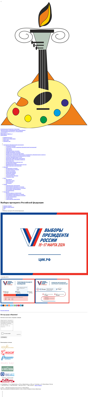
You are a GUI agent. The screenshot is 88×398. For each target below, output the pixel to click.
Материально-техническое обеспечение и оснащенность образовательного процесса (26, 154)
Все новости (9, 179)
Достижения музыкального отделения (15, 194)
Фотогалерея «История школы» (13, 189)
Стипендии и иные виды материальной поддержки (18, 156)
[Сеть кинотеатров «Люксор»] (7, 354)
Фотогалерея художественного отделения (16, 188)
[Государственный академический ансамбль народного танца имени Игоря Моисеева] (7, 349)
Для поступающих (10, 174)
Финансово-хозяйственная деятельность (15, 158)
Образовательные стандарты (12, 151)
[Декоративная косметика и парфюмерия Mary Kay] (7, 365)
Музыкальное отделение (12, 168)
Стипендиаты (9, 198)
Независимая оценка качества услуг (14, 162)
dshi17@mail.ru (38, 385)
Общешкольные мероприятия (13, 185)
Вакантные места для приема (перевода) (15, 159)
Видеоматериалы (10, 190)
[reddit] (9, 305)
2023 (4, 208)
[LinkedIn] (20, 305)
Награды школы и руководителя (13, 193)
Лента (4, 178)
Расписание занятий (11, 173)
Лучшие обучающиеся (11, 196)
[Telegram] (13, 305)
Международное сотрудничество (13, 165)
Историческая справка (11, 163)
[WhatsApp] (15, 305)
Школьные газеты (10, 180)
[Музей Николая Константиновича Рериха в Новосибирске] (7, 371)
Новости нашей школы (8, 207)
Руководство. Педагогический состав (15, 153)
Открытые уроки (10, 177)
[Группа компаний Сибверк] (7, 381)
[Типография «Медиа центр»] (7, 376)
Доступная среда (10, 160)
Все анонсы (9, 183)
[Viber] (17, 305)
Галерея (5, 184)
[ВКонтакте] (1, 305)
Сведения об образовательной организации (13, 144)
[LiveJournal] (22, 305)
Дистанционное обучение (12, 175)
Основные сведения (10, 146)
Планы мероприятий (11, 172)
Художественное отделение (12, 169)
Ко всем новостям (5, 310)
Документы (8, 148)
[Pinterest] (19, 305)
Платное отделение (10, 170)
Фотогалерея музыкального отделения (15, 186)
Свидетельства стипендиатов (13, 199)
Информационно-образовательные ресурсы (16, 164)
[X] (3, 305)
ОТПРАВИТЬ (4, 337)
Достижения (6, 191)
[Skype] (11, 305)
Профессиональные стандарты (13, 152)
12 (3, 209)
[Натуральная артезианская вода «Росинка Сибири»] (7, 360)
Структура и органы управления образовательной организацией (21, 147)
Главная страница (7, 205)
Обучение (5, 167)
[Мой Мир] (7, 305)
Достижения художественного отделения (15, 195)
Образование (9, 149)
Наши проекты (9, 181)
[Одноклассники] (5, 305)
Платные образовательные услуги (14, 157)
